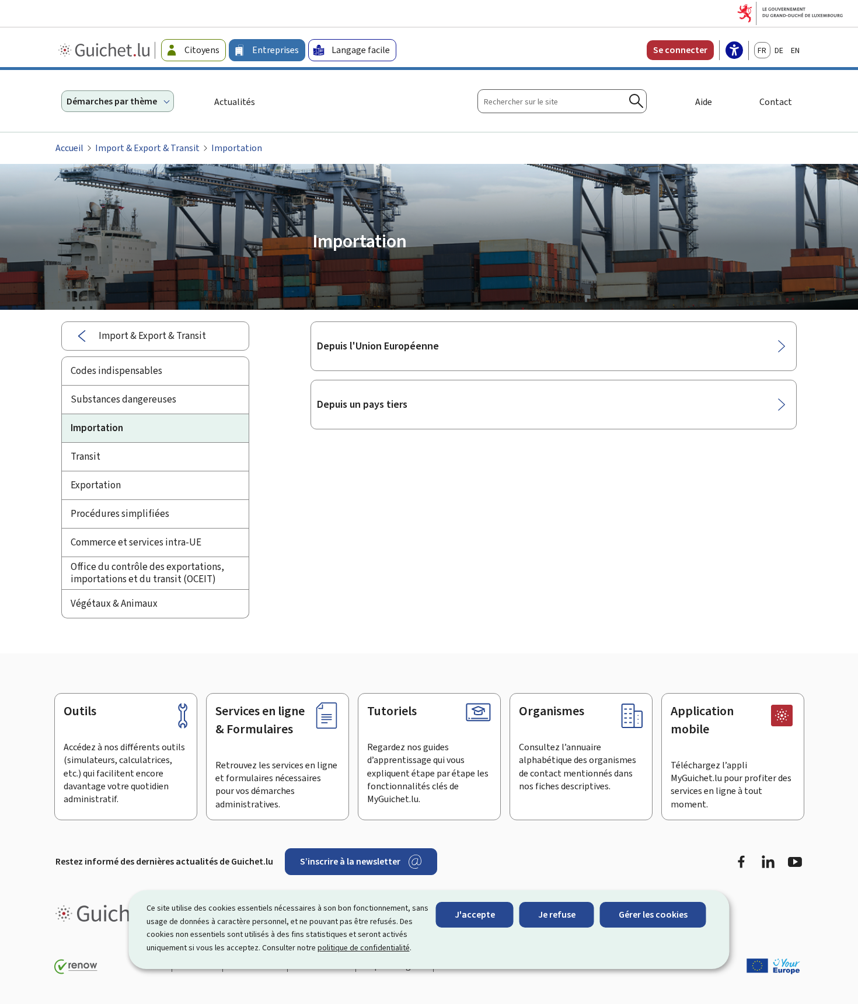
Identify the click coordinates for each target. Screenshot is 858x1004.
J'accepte (475, 914)
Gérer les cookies (653, 914)
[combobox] (562, 101)
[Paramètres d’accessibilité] (734, 51)
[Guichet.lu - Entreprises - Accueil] (105, 50)
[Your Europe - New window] (773, 966)
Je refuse (557, 914)
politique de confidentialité (364, 947)
